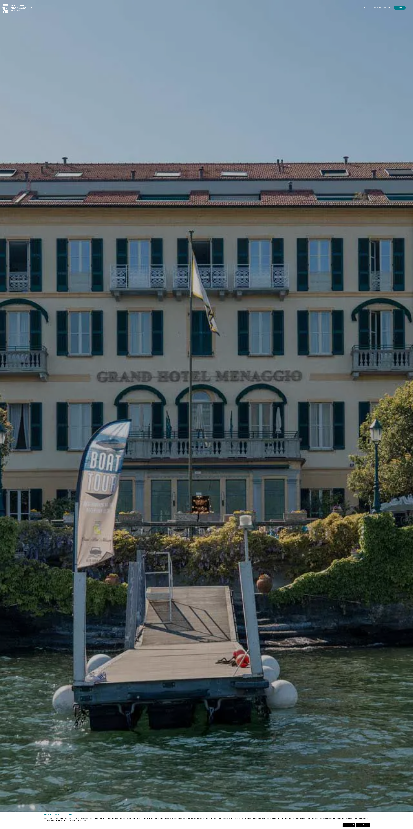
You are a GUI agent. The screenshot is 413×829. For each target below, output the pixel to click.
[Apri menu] (409, 8)
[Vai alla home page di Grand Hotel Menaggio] (14, 8)
